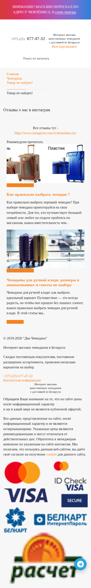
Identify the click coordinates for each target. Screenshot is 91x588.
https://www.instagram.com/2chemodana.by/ (46, 133)
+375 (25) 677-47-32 (18, 376)
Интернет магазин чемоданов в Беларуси (34, 347)
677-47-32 (28, 38)
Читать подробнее (20, 185)
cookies (51, 454)
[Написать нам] (80, 564)
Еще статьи (15, 322)
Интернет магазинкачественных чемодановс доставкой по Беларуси (64, 38)
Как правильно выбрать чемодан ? (38, 194)
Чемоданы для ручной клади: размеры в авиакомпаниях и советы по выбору (43, 282)
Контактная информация (22, 380)
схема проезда (65, 12)
